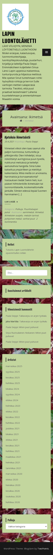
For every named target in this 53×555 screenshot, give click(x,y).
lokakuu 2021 (12, 434)
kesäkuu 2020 (13, 490)
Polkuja (19, 209)
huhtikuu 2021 (13, 451)
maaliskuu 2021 (13, 456)
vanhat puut (29, 218)
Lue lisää (10, 201)
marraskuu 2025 (14, 366)
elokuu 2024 (12, 400)
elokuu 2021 (12, 439)
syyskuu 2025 (13, 371)
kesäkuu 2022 (13, 417)
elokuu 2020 (12, 479)
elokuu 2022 (12, 411)
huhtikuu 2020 (13, 502)
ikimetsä (39, 212)
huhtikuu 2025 (13, 383)
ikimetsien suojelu (14, 215)
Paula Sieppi (31, 141)
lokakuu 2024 (12, 388)
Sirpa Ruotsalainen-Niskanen (20, 332)
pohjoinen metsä (13, 218)
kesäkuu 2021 (13, 445)
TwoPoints (43, 548)
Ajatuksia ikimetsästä (17, 137)
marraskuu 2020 (14, 473)
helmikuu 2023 (13, 405)
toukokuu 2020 (13, 496)
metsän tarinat (31, 215)
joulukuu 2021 (13, 428)
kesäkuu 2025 (13, 377)
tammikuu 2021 (13, 468)
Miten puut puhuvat (28, 327)
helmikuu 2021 (13, 462)
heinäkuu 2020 (13, 485)
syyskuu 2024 (13, 394)
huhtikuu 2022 (13, 422)
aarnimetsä (28, 212)
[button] (46, 52)
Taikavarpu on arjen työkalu (33, 315)
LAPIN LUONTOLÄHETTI (19, 37)
